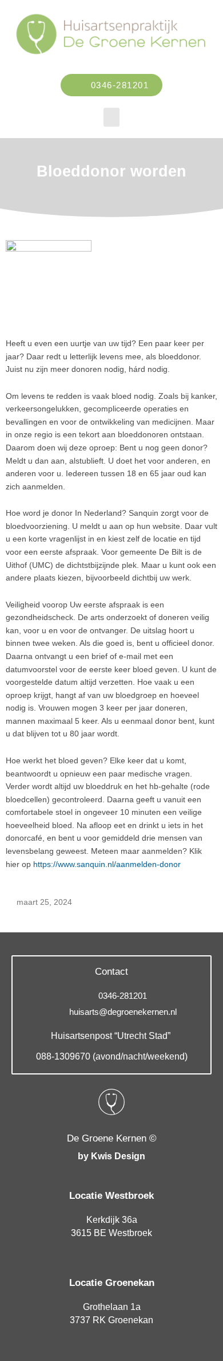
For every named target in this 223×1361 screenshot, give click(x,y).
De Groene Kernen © (112, 1138)
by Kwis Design (111, 1156)
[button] (111, 117)
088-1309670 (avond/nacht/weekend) (112, 1056)
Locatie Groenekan (111, 1282)
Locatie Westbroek (111, 1195)
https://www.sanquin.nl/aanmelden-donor (107, 864)
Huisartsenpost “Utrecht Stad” (112, 1036)
